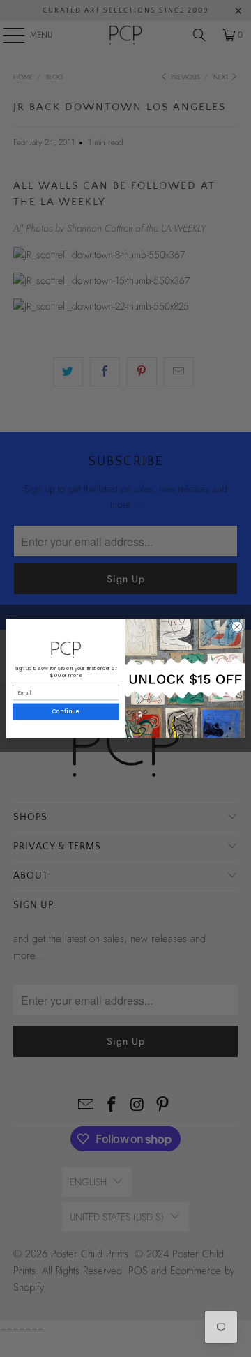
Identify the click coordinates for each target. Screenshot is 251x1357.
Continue (65, 711)
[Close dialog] (236, 626)
